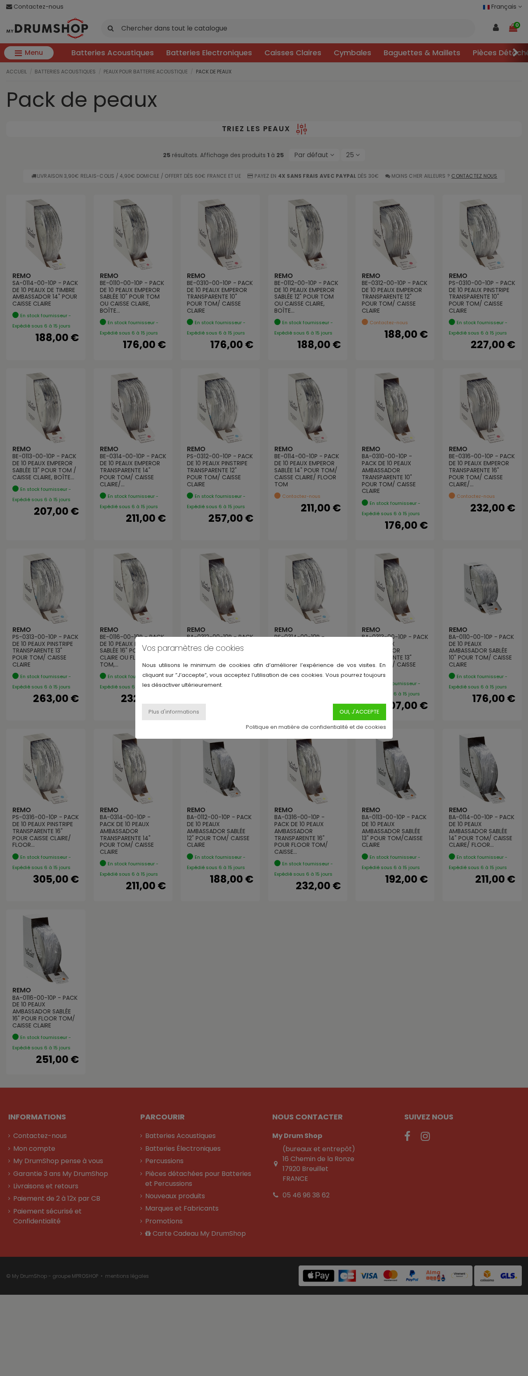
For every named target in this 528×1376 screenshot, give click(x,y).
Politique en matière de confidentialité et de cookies (316, 727)
